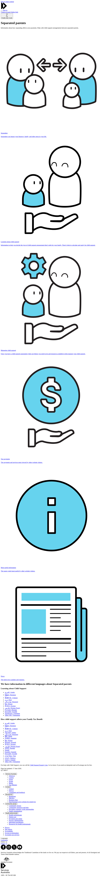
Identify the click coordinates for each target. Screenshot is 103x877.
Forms (11, 779)
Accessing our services (12, 835)
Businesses (9, 794)
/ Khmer (8, 704)
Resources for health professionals (19, 824)
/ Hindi (8, 736)
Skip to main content (7, 2)
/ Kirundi (10, 742)
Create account (6, 12)
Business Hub (13, 800)
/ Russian (11, 710)
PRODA (11, 798)
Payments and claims (15, 819)
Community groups (11, 804)
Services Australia (11, 774)
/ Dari (8, 700)
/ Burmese (10, 695)
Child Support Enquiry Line (39, 765)
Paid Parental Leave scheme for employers (22, 802)
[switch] (7, 16)
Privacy (7, 827)
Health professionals (12, 813)
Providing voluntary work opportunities (21, 809)
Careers (11, 778)
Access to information (12, 833)
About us (12, 776)
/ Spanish (10, 752)
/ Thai (10, 756)
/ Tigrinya (10, 758)
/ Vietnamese (12, 715)
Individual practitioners (16, 822)
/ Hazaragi (11, 702)
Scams (11, 781)
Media (11, 783)
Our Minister (13, 785)
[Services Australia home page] (4, 8)
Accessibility (9, 831)
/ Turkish (10, 760)
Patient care (12, 817)
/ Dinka (10, 732)
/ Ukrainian (12, 713)
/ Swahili (11, 712)
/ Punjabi (10, 748)
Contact (8, 787)
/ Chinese (11, 698)
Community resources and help (19, 807)
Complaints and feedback (17, 792)
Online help (14, 12)
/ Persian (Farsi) (12, 708)
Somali (7, 750)
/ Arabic (10, 692)
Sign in (5, 10)
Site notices (8, 829)
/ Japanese (10, 738)
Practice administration (16, 820)
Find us (11, 791)
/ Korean (10, 706)
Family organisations (15, 811)
